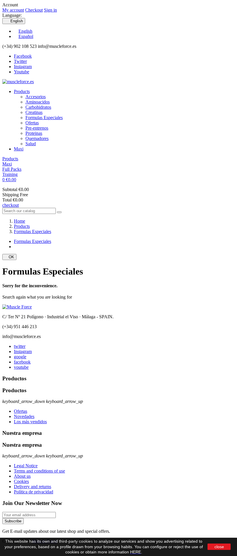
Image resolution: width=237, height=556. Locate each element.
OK (9, 257)
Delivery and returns (32, 486)
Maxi (18, 148)
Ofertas (32, 122)
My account (13, 10)
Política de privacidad (33, 491)
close (219, 546)
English (25, 31)
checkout (10, 205)
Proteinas (33, 133)
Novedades (24, 416)
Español (25, 36)
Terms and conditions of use (39, 470)
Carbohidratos (38, 107)
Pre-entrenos (36, 128)
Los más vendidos (30, 421)
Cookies (21, 481)
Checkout (34, 10)
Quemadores (37, 138)
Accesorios (35, 96)
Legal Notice (26, 465)
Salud (30, 143)
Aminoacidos (37, 101)
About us (22, 476)
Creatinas (33, 112)
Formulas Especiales (44, 117)
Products (22, 91)
